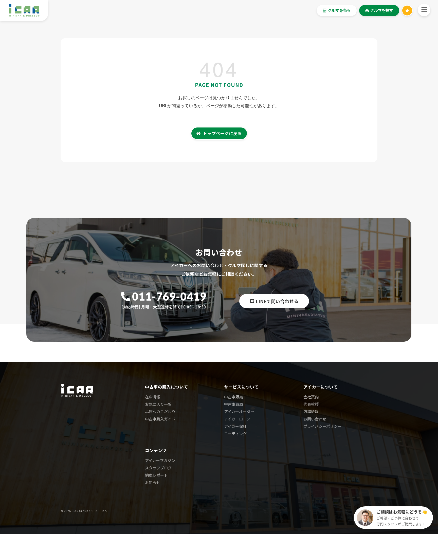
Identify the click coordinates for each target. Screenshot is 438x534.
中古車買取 (233, 404)
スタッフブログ (158, 467)
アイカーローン (237, 418)
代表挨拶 (311, 404)
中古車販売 (233, 396)
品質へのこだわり (160, 411)
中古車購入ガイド (160, 418)
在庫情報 (152, 396)
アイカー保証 (235, 426)
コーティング (235, 433)
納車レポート (156, 475)
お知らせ (152, 482)
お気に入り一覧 (158, 404)
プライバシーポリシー (322, 426)
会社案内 (311, 396)
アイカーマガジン (160, 460)
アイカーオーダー (239, 411)
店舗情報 (311, 411)
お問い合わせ (314, 418)
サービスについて (241, 387)
